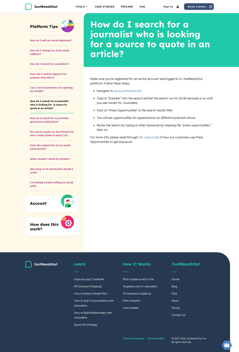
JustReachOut (46, 7)
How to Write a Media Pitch (90, 293)
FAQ (142, 6)
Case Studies (104, 6)
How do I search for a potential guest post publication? (49, 120)
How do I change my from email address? (49, 52)
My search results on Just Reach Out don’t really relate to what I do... (52, 133)
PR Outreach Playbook (88, 286)
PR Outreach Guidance (137, 293)
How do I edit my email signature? (51, 40)
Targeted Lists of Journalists (140, 286)
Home (175, 279)
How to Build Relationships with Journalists (93, 315)
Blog (174, 286)
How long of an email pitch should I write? (51, 171)
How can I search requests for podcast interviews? (48, 76)
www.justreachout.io (128, 91)
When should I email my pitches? (50, 158)
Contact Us (179, 315)
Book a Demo (197, 6)
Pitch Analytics (131, 300)
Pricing (127, 6)
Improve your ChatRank (89, 279)
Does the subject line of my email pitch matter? (50, 147)
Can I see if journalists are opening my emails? (51, 89)
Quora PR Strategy (85, 324)
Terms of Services (134, 338)
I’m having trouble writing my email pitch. (51, 184)
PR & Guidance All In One (138, 279)
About (175, 300)
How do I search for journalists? (49, 64)
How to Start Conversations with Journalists (94, 303)
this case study (148, 137)
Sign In (168, 6)
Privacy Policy (155, 338)
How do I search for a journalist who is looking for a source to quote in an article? (49, 105)
